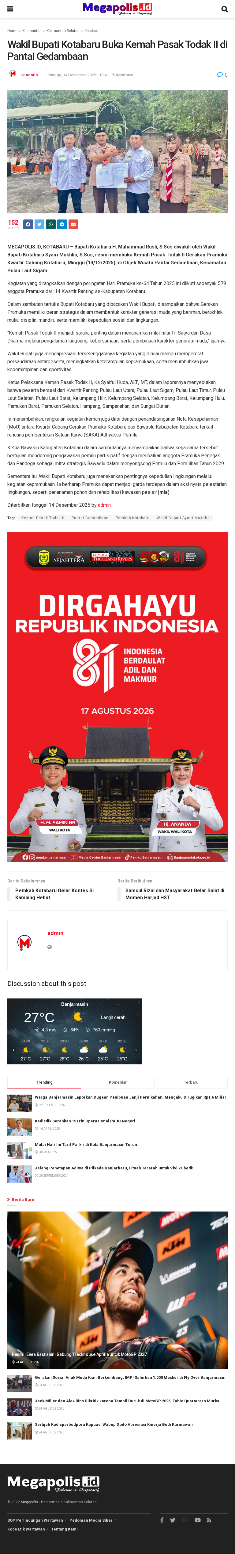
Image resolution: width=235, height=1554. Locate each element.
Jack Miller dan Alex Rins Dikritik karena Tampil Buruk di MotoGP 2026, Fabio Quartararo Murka (127, 1401)
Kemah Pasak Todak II (43, 518)
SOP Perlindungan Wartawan (35, 1520)
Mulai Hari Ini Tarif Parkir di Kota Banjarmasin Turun (86, 1144)
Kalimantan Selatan (63, 31)
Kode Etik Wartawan (26, 1529)
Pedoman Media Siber (91, 1520)
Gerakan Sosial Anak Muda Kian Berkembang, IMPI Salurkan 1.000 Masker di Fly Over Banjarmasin (130, 1377)
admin (32, 75)
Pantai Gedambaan (90, 518)
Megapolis (29, 1502)
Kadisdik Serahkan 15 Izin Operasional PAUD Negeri (85, 1121)
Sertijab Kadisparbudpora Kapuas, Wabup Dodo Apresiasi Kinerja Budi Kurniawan (114, 1424)
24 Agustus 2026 (28, 1362)
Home (12, 31)
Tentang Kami (64, 1529)
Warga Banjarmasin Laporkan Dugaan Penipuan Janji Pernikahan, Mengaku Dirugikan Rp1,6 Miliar (130, 1097)
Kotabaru (91, 31)
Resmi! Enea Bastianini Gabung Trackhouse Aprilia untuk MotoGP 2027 (79, 1354)
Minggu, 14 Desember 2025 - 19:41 (78, 75)
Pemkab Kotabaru (133, 518)
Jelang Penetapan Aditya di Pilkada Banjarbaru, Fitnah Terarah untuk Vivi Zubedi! (114, 1168)
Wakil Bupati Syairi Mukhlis (183, 518)
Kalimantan (32, 31)
